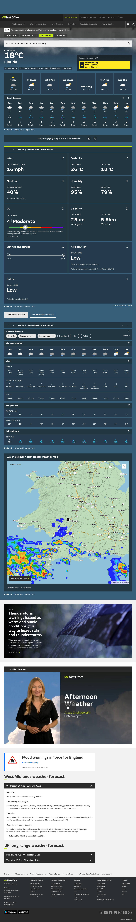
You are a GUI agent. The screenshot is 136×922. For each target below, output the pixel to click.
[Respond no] (95, 138)
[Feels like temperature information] (126, 158)
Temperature (24, 336)
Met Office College (10, 884)
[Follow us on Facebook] (111, 912)
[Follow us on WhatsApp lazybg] (130, 912)
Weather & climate (70, 17)
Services (102, 17)
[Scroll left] (123, 98)
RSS (123, 894)
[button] (68, 520)
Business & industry (80, 889)
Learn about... (107, 24)
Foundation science (57, 894)
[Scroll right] (129, 98)
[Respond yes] (89, 138)
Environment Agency (30, 762)
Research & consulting (81, 894)
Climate (71, 24)
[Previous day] (8, 149)
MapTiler (115, 582)
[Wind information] (129, 361)
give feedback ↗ (52, 30)
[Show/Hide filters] (129, 331)
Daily (11, 35)
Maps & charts (57, 24)
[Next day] (13, 149)
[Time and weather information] (129, 343)
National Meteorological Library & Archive (11, 890)
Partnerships (101, 894)
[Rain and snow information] (129, 431)
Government (78, 883)
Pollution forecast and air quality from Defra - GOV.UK (92, 269)
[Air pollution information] (126, 246)
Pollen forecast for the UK (17, 299)
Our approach (55, 883)
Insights (76, 897)
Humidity (63, 336)
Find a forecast (18, 24)
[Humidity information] (126, 181)
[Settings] (128, 24)
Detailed (29, 35)
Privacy (124, 891)
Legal (123, 889)
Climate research (57, 889)
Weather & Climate (36, 880)
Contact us (101, 897)
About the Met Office (104, 880)
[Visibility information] (126, 208)
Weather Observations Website (12, 897)
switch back (66, 30)
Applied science (56, 891)
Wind (9, 336)
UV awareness (12, 237)
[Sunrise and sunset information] (62, 246)
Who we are (101, 883)
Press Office (101, 889)
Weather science (56, 886)
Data (75, 891)
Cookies (124, 886)
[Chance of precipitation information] (62, 181)
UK (61, 35)
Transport (77, 886)
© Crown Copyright (126, 919)
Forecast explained (122, 305)
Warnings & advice (38, 24)
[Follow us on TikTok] (115, 912)
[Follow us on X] (101, 912)
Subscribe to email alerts (105, 899)
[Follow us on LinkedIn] (125, 912)
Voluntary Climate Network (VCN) (10, 904)
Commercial (101, 886)
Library (53, 897)
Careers (120, 17)
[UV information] (62, 208)
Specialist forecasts (88, 24)
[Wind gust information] (62, 158)
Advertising (78, 899)
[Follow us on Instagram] (120, 912)
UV (75, 336)
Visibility (86, 336)
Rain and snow (44, 336)
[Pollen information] (126, 279)
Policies (124, 880)
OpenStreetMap (124, 582)
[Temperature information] (129, 405)
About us (111, 17)
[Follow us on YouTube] (106, 912)
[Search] (128, 43)
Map (46, 35)
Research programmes (88, 17)
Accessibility (126, 883)
